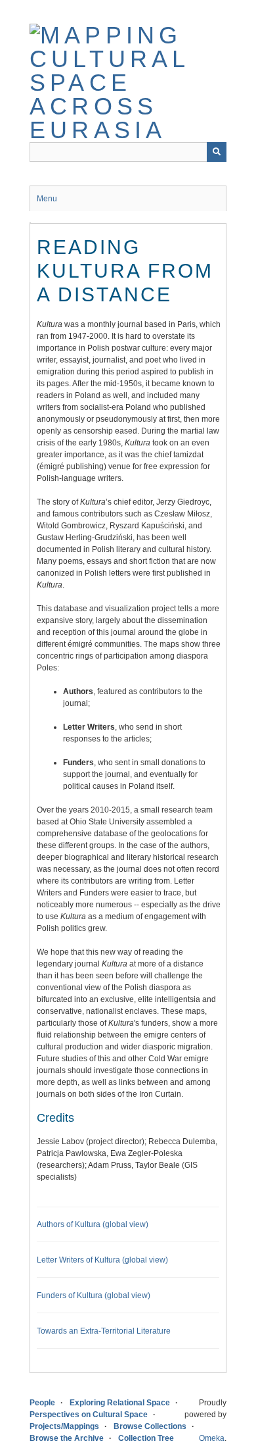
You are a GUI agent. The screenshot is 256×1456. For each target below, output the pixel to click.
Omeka (211, 1438)
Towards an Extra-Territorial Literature (104, 1331)
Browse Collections (150, 1426)
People (42, 1402)
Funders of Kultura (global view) (93, 1295)
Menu (47, 198)
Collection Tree (146, 1438)
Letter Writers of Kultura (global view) (102, 1260)
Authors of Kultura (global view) (92, 1224)
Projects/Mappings (64, 1426)
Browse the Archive (67, 1438)
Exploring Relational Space (120, 1402)
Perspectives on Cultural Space (89, 1414)
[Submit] (216, 152)
